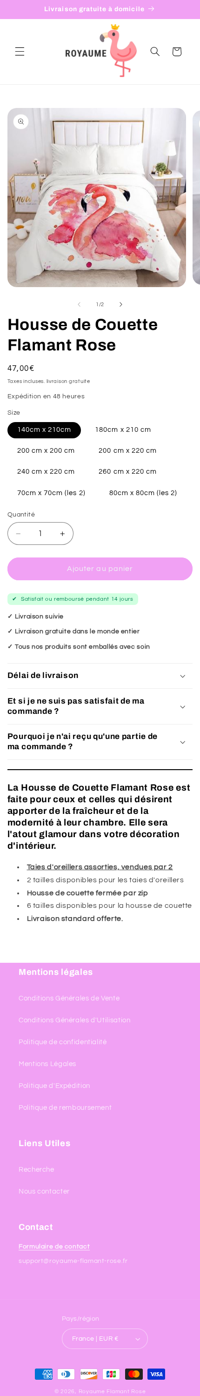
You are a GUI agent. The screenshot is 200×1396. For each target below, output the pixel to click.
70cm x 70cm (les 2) (51, 493)
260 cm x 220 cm (128, 471)
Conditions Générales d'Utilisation (74, 1020)
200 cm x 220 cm (128, 450)
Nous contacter (44, 1191)
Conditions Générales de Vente (69, 998)
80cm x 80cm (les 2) (143, 493)
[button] (19, 51)
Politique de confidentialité (63, 1042)
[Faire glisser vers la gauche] (79, 304)
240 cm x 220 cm (46, 471)
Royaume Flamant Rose (112, 1391)
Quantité (21, 514)
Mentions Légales (47, 1063)
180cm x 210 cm (123, 429)
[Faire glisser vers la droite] (121, 304)
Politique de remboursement (65, 1107)
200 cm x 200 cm (46, 450)
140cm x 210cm (44, 429)
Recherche (36, 1169)
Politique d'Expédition (54, 1085)
